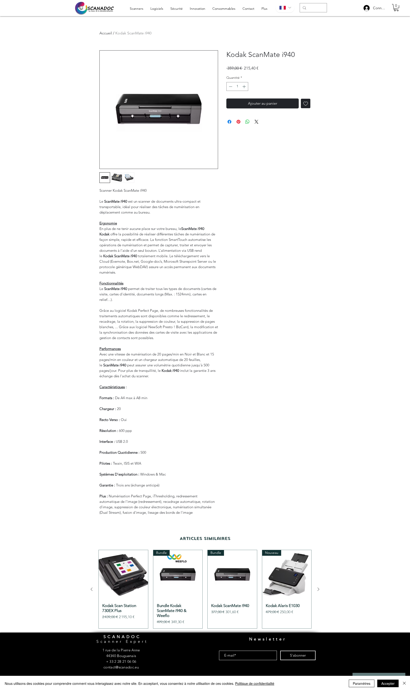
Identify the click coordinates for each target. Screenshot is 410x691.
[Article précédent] (91, 589)
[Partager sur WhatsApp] (247, 122)
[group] (205, 589)
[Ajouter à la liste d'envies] (306, 103)
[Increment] (244, 86)
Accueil (105, 33)
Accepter (388, 683)
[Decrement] (230, 86)
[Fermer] (404, 683)
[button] (396, 7)
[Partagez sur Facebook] (229, 122)
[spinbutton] (237, 86)
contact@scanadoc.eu (121, 667)
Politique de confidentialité (254, 683)
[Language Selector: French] (284, 8)
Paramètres (361, 683)
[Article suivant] (318, 589)
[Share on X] (256, 122)
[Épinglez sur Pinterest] (238, 122)
